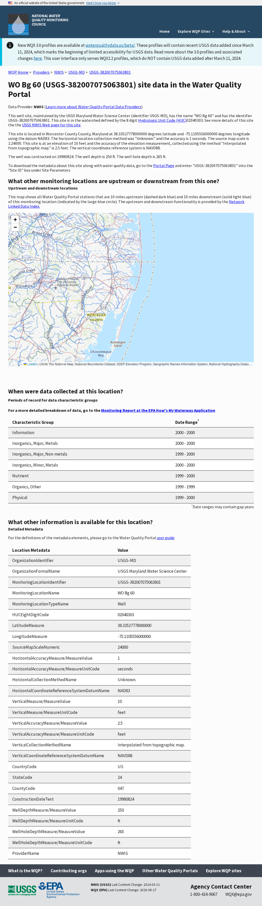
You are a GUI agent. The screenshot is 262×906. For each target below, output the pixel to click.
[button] (15, 220)
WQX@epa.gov (238, 894)
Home (164, 31)
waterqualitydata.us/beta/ (110, 45)
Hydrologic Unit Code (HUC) (162, 120)
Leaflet (32, 364)
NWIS (59, 72)
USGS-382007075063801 (110, 72)
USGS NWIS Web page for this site (51, 124)
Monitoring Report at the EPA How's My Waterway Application (158, 410)
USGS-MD (76, 72)
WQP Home (18, 72)
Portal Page (163, 165)
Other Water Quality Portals (170, 871)
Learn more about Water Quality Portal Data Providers (93, 106)
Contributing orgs (69, 871)
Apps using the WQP (114, 871)
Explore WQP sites (223, 871)
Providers (41, 72)
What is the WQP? (25, 871)
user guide (165, 537)
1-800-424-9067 (203, 894)
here (38, 58)
